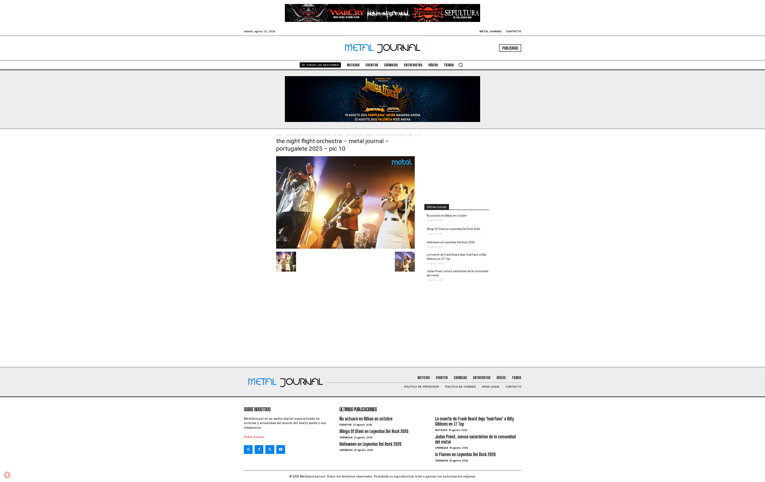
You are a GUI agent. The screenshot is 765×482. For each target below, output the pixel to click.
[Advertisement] (456, 164)
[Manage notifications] (7, 475)
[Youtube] (280, 449)
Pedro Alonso (254, 437)
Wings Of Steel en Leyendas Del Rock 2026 (453, 229)
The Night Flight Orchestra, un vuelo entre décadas (314, 135)
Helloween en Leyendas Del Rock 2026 (451, 242)
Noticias (441, 430)
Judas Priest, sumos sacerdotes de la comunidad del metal (457, 273)
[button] (460, 65)
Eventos (345, 424)
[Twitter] (269, 449)
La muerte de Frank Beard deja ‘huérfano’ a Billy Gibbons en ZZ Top (456, 256)
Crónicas (345, 437)
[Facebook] (259, 449)
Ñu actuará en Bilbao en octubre (447, 215)
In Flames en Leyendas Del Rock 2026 (465, 454)
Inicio (279, 135)
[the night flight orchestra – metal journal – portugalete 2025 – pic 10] (345, 247)
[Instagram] (248, 449)
